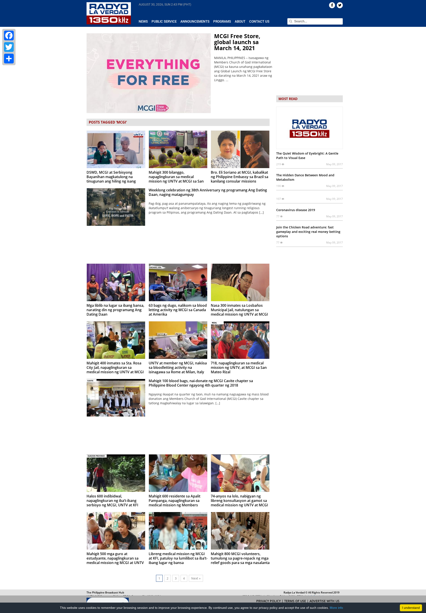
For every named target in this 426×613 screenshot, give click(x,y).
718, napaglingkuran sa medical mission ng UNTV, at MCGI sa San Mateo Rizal (239, 367)
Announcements (194, 22)
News (143, 22)
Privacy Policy (269, 601)
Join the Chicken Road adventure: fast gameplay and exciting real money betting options (308, 231)
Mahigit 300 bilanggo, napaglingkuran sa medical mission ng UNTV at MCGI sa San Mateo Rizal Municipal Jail (176, 179)
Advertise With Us (324, 601)
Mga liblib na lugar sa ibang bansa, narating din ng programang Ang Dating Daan (115, 310)
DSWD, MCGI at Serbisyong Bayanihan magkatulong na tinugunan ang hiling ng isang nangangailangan (111, 179)
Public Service (164, 22)
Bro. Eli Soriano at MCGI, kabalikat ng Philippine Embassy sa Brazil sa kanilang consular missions (239, 177)
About (240, 22)
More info (336, 607)
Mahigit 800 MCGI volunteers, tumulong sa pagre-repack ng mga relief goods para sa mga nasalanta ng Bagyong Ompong (240, 560)
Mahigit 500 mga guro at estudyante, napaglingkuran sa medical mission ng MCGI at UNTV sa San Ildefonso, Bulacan (115, 560)
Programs (222, 22)
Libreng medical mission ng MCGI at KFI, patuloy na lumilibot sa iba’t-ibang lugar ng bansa (178, 558)
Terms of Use (295, 601)
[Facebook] (9, 35)
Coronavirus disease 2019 (295, 210)
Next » (196, 578)
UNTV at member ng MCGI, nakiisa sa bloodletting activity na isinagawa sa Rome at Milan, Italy (178, 367)
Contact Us (259, 22)
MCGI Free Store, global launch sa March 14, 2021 (237, 42)
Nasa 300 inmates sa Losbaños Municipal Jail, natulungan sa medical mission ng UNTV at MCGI (239, 310)
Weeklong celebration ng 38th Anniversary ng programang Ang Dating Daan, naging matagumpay (208, 192)
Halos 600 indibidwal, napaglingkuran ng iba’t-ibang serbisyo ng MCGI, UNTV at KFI (112, 500)
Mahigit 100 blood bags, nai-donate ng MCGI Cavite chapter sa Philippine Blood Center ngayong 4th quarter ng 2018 (201, 383)
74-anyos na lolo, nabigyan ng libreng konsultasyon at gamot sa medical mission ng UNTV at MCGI (239, 500)
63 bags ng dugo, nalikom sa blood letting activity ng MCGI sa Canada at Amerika (178, 310)
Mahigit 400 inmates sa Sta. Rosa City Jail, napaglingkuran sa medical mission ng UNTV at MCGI (115, 367)
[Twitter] (9, 47)
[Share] (9, 58)
